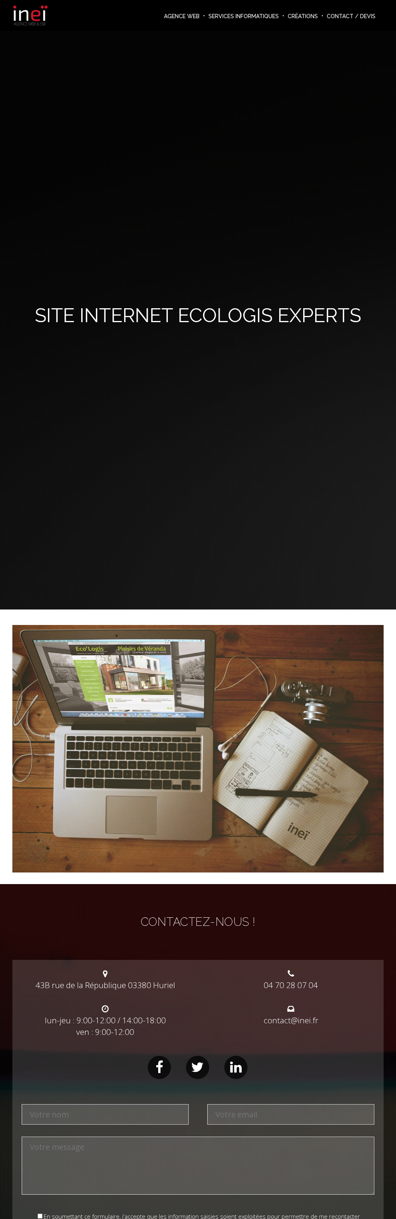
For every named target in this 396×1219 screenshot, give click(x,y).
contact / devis (351, 16)
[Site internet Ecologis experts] (198, 869)
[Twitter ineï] (197, 1067)
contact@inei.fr (291, 1020)
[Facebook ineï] (159, 1067)
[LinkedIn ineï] (236, 1067)
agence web (182, 16)
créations (303, 16)
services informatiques (243, 16)
